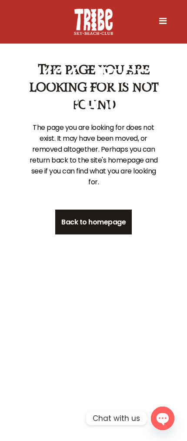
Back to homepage (93, 222)
